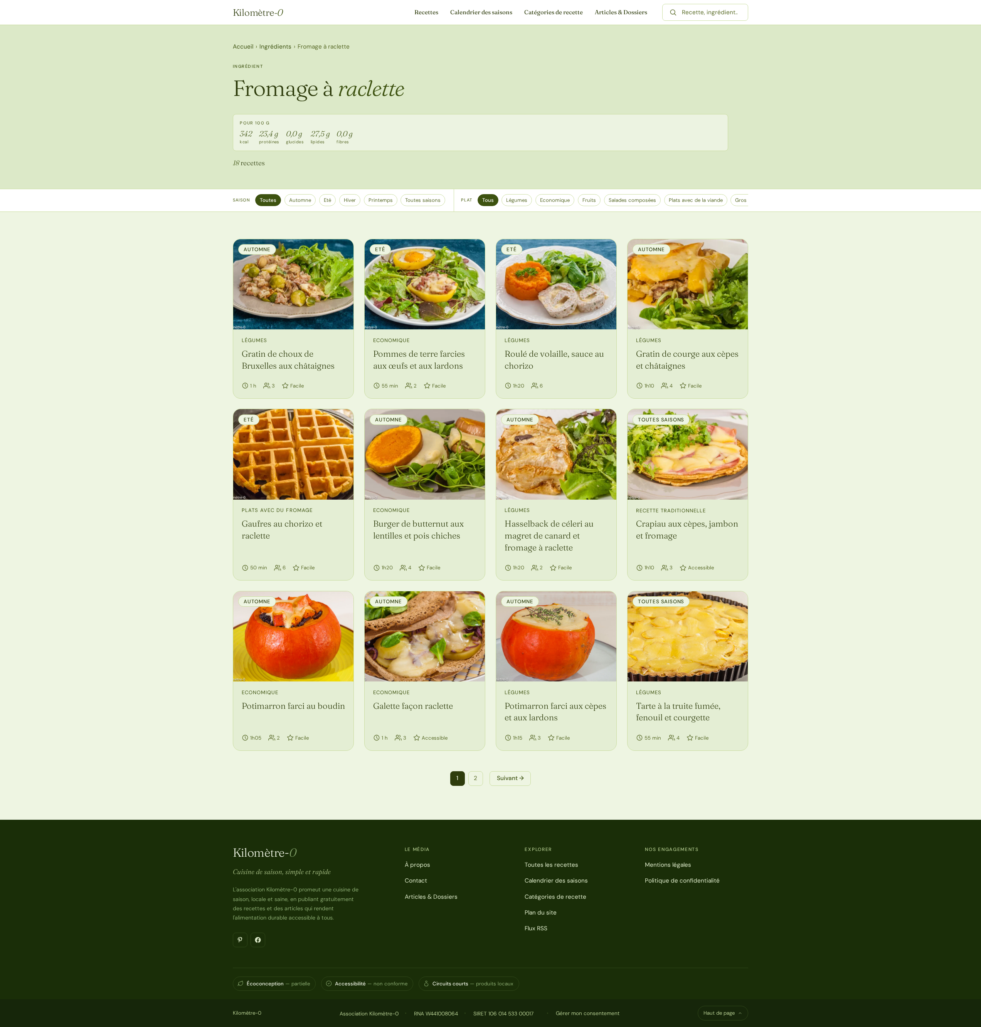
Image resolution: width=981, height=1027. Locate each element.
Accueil (243, 46)
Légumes (516, 200)
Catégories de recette (553, 12)
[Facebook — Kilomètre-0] (258, 940)
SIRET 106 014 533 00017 (503, 1013)
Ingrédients (275, 46)
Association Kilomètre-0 (369, 1013)
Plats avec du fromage (277, 510)
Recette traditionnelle (671, 510)
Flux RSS (536, 928)
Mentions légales (668, 865)
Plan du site (541, 912)
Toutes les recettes (551, 865)
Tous (488, 200)
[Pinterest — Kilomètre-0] (240, 940)
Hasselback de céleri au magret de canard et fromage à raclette (549, 535)
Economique (555, 200)
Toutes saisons (423, 200)
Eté (327, 200)
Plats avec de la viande (696, 200)
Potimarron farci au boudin (293, 705)
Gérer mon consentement (587, 1013)
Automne (300, 200)
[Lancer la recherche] (673, 12)
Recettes (426, 12)
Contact (416, 880)
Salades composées (632, 200)
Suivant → (510, 778)
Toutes (268, 200)
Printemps (381, 200)
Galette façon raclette (413, 705)
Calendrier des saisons (481, 12)
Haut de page (719, 1013)
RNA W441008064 (436, 1013)
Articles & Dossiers (621, 12)
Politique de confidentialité (682, 880)
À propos (417, 865)
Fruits (589, 200)
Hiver (350, 200)
